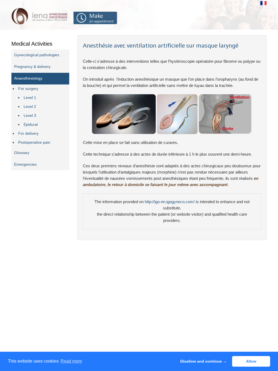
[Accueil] (39, 16)
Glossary (21, 153)
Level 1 (30, 98)
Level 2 (30, 107)
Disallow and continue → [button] (203, 361)
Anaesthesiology (28, 78)
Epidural (31, 124)
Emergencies (25, 164)
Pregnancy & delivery (32, 67)
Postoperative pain (34, 142)
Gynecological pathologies (36, 55)
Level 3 (30, 116)
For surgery (28, 89)
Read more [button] (71, 361)
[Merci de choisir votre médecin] (95, 18)
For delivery (28, 133)
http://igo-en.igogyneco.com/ (170, 202)
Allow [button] (251, 361)
